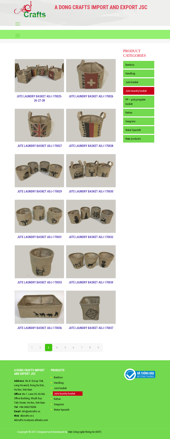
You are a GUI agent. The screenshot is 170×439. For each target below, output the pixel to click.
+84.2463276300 (27, 407)
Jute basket (131, 82)
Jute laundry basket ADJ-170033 (39, 282)
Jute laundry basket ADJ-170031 (39, 237)
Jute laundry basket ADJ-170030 (91, 191)
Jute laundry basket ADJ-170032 (91, 237)
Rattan (128, 112)
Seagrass (130, 121)
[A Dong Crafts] (30, 9)
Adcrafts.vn (26, 415)
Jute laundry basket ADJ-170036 (39, 328)
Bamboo (129, 64)
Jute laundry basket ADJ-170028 (91, 146)
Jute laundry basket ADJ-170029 (39, 191)
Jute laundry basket (136, 90)
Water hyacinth (133, 130)
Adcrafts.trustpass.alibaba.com (31, 420)
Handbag (130, 73)
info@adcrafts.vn (31, 411)
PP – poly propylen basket (135, 101)
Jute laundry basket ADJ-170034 (91, 282)
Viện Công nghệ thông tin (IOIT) (84, 431)
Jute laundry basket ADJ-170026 (91, 96)
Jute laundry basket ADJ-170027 (39, 146)
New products (133, 138)
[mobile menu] (17, 24)
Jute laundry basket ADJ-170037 (91, 328)
